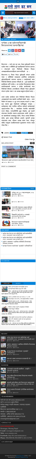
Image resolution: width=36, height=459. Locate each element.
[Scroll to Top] (33, 456)
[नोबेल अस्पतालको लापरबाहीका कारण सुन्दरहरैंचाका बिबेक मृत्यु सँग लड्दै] (5, 289)
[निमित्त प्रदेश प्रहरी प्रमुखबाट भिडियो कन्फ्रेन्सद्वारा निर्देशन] (5, 309)
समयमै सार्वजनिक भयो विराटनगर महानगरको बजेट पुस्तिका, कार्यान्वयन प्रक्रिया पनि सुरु (20, 383)
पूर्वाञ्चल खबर (15, 133)
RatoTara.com (20, 455)
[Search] (34, 12)
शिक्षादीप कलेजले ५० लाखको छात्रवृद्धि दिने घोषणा (21, 215)
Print (11, 54)
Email (5, 54)
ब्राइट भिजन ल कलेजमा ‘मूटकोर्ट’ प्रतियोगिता (17, 246)
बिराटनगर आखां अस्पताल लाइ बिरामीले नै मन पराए (18, 160)
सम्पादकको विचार (6, 188)
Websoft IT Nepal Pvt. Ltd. (21, 457)
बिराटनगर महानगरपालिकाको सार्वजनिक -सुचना (20, 223)
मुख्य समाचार (27, 133)
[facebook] (18, 1)
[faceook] (18, 256)
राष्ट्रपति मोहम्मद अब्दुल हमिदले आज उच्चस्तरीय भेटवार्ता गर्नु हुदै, (22, 208)
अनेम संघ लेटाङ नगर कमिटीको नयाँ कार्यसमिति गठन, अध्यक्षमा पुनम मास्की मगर (17, 234)
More (32, 188)
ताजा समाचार (5, 230)
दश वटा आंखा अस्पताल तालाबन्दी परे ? (19, 358)
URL (17, 54)
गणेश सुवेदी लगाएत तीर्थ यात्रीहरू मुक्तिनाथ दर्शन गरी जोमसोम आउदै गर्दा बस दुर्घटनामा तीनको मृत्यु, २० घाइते (20, 319)
